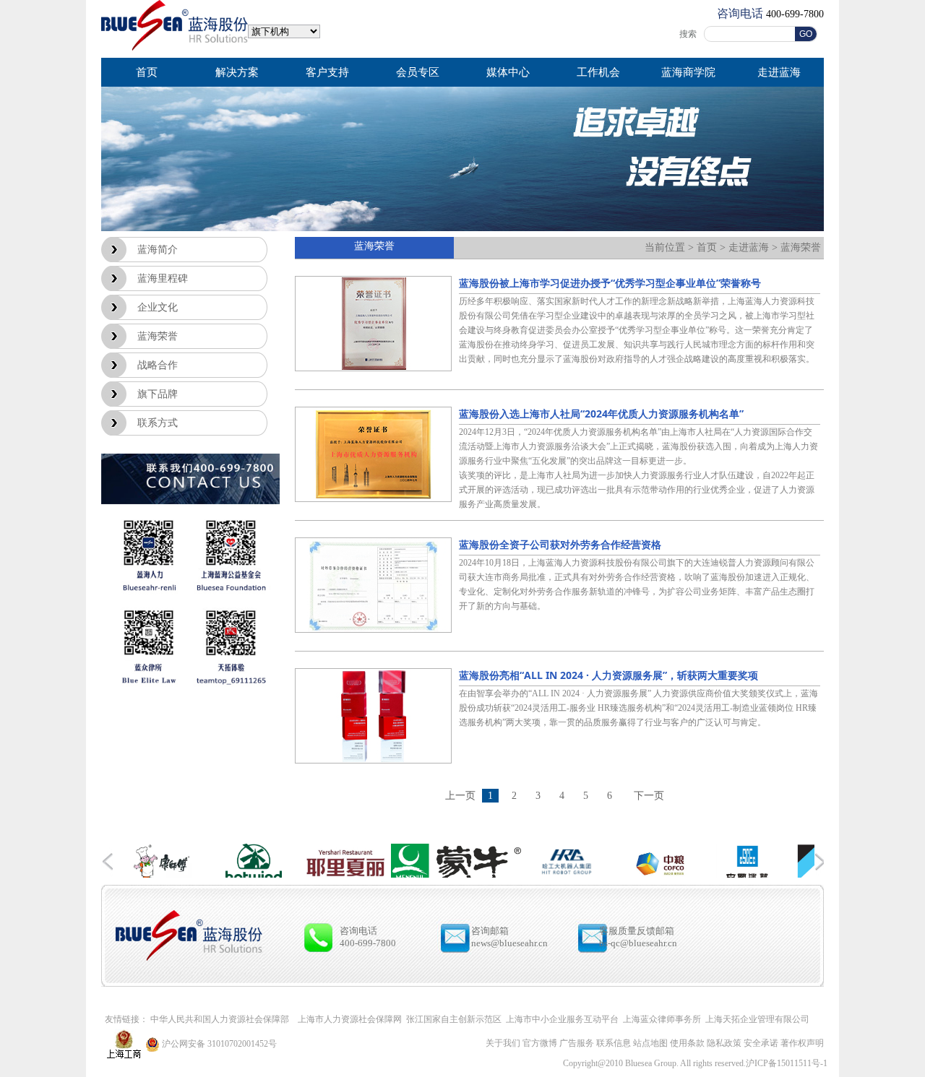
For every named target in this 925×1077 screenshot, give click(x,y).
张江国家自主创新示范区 (454, 1019)
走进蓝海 (779, 72)
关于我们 (503, 1043)
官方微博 (539, 1043)
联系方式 (157, 423)
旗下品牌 (157, 394)
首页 (147, 72)
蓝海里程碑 (162, 278)
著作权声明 (802, 1043)
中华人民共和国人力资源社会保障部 (219, 1019)
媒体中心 (508, 72)
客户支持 (327, 72)
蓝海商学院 (688, 72)
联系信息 (614, 1043)
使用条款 (687, 1043)
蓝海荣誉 (157, 336)
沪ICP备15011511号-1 (786, 1063)
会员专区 (417, 72)
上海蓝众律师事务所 (662, 1019)
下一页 (649, 795)
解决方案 (237, 72)
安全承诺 (761, 1043)
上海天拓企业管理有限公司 (757, 1019)
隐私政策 (725, 1043)
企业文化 (157, 307)
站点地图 (650, 1043)
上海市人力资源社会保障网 (350, 1019)
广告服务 (576, 1043)
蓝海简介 (157, 249)
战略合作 (157, 365)
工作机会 (598, 72)
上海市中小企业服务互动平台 (562, 1019)
